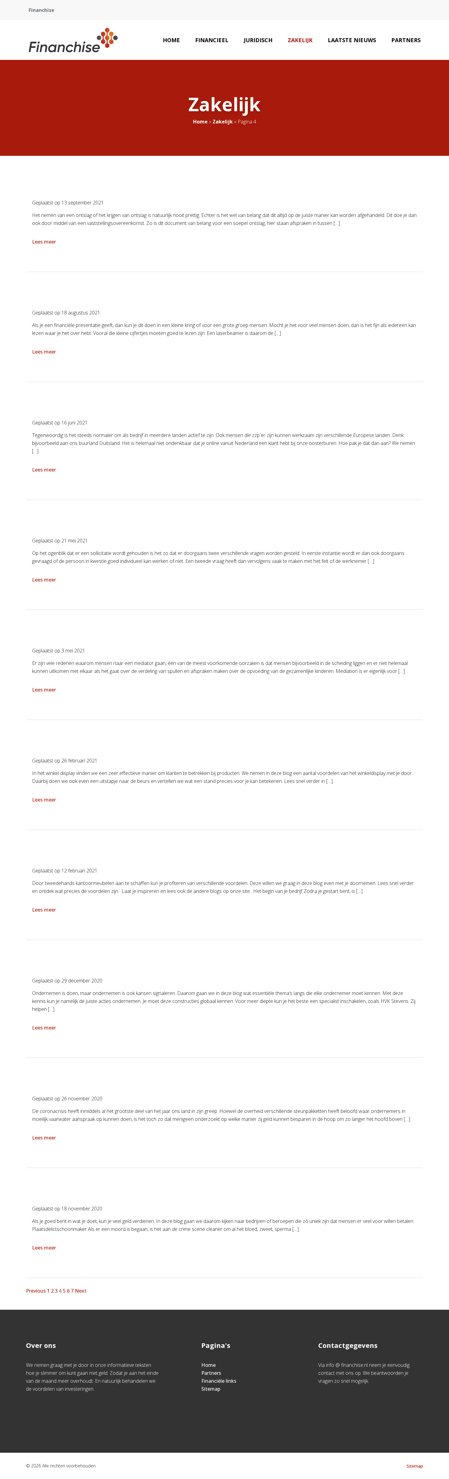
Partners (406, 40)
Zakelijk (300, 40)
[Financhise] (73, 40)
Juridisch (258, 40)
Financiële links (218, 1381)
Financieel (211, 40)
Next (80, 1290)
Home (171, 40)
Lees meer (44, 241)
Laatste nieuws (352, 40)
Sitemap (210, 1388)
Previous (36, 1290)
